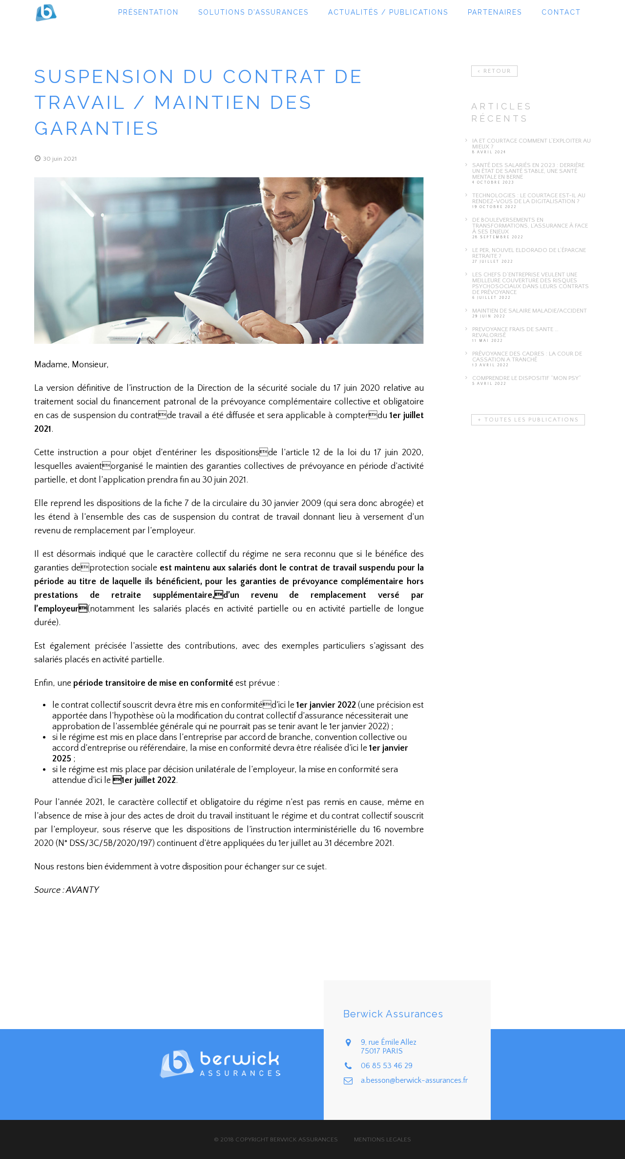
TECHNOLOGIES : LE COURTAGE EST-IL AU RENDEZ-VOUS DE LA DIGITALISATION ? (528, 198)
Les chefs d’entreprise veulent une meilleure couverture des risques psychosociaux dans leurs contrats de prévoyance (530, 283)
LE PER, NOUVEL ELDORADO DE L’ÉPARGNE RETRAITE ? (529, 253)
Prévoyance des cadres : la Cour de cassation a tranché (527, 356)
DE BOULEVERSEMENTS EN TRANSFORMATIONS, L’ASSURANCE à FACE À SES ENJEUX (530, 225)
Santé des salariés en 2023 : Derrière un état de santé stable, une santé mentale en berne (528, 171)
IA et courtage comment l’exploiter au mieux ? (531, 143)
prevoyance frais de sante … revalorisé (515, 332)
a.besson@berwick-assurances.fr (414, 1080)
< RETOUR (494, 71)
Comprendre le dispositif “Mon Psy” (526, 378)
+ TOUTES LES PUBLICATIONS (528, 420)
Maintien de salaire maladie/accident (529, 310)
